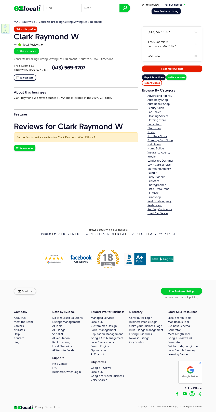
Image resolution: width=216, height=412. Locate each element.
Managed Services (102, 318)
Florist (151, 132)
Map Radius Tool (178, 322)
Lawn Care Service (159, 164)
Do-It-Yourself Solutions (67, 318)
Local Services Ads (102, 342)
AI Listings (58, 330)
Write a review (150, 4)
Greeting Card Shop (160, 140)
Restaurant (154, 205)
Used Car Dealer (157, 213)
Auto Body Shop (157, 100)
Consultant (154, 124)
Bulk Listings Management (146, 330)
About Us (20, 318)
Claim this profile (26, 29)
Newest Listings (139, 338)
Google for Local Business (107, 376)
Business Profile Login (143, 322)
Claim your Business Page (145, 326)
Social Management (103, 330)
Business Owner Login (66, 372)
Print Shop (154, 197)
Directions (106, 59)
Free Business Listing (181, 291)
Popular (46, 234)
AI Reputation (61, 338)
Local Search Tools (179, 318)
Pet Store (153, 181)
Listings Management (66, 322)
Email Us (27, 291)
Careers (19, 326)
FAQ (55, 368)
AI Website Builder (64, 350)
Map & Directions (154, 77)
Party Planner (156, 177)
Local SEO (97, 322)
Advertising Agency (159, 96)
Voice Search (99, 380)
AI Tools (57, 326)
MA (16, 22)
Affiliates (19, 330)
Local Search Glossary (182, 350)
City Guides (136, 342)
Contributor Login (140, 318)
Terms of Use (52, 407)
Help (17, 334)
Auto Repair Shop (158, 104)
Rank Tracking (61, 342)
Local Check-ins (62, 346)
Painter (152, 173)
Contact (19, 338)
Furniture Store (157, 136)
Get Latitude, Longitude (183, 346)
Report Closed (152, 82)
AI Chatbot (97, 354)
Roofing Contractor (159, 209)
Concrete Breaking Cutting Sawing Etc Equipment (70, 22)
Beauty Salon (155, 108)
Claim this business (172, 68)
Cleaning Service (157, 116)
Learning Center (178, 354)
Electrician (154, 128)
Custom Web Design (104, 326)
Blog (17, 342)
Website (154, 56)
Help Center (60, 364)
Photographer (156, 185)
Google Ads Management (107, 338)
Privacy (39, 407)
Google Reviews (101, 368)
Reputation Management (107, 334)
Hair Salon (154, 144)
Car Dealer (154, 112)
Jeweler (152, 156)
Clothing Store (156, 120)
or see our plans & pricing (181, 297)
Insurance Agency (158, 152)
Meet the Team (23, 322)
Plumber (152, 193)
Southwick (28, 22)
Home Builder (156, 148)
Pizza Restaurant (158, 189)
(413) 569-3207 (159, 32)
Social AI (57, 334)
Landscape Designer (160, 160)
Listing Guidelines (140, 334)
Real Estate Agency (159, 201)
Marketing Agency (159, 169)
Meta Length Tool (179, 334)
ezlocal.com (27, 77)
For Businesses (173, 4)
